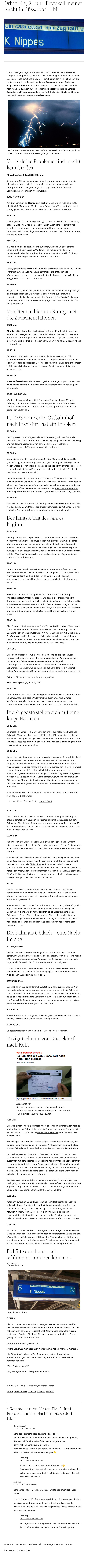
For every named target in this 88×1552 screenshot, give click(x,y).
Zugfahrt (50, 1391)
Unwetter (41, 1391)
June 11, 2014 (45, 801)
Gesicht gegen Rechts (61, 82)
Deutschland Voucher (47, 1132)
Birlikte (10, 1391)
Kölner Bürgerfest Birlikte (43, 75)
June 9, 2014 (35, 682)
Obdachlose (35, 864)
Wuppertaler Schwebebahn (24, 1000)
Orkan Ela (32, 1391)
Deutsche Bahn (20, 1391)
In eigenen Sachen (46, 1386)
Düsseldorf (32, 1386)
